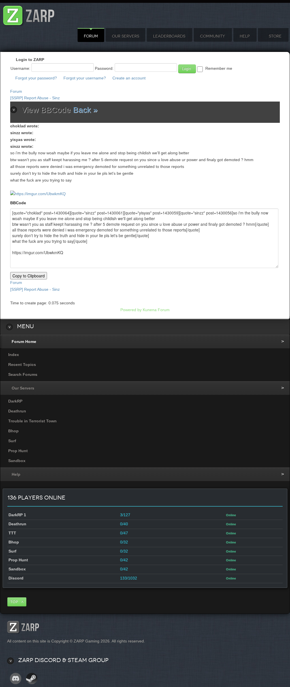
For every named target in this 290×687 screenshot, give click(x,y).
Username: (20, 68)
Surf (12, 441)
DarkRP (15, 401)
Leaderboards (169, 36)
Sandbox (16, 460)
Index (13, 354)
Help (245, 36)
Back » (85, 110)
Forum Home (24, 341)
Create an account (129, 78)
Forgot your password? (36, 78)
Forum (91, 36)
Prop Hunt (18, 450)
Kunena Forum (156, 309)
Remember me (218, 68)
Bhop (13, 431)
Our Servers (125, 36)
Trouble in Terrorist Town (32, 421)
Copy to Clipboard (28, 276)
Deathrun (17, 411)
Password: (104, 68)
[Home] (29, 14)
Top (14, 602)
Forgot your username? (84, 78)
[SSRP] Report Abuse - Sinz (35, 98)
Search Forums (22, 374)
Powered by (131, 309)
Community (212, 36)
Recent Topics (22, 364)
